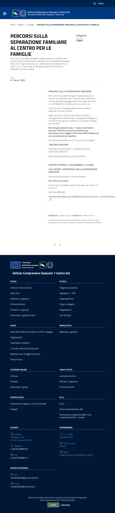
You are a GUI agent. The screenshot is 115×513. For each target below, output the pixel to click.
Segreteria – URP (67, 293)
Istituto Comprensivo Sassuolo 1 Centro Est (41, 273)
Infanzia (14, 376)
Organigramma (66, 298)
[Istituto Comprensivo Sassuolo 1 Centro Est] (19, 13)
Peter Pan (15, 293)
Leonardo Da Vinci (67, 376)
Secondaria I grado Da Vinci (22, 315)
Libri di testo (65, 315)
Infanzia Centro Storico (21, 287)
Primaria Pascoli (17, 304)
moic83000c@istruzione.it (22, 486)
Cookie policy (65, 504)
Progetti (14, 409)
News (79, 40)
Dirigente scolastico (68, 287)
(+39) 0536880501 (19, 449)
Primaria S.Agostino (68, 381)
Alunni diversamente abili (71, 409)
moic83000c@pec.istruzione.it (24, 477)
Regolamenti (65, 310)
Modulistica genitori (68, 332)
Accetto (53, 504)
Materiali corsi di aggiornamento (25, 354)
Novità (20, 24)
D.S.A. (62, 403)
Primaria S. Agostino (19, 310)
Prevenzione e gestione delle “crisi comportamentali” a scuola (75, 416)
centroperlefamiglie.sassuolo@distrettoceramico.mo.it (73, 196)
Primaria (14, 381)
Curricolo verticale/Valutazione (24, 348)
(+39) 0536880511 (19, 457)
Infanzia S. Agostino (19, 298)
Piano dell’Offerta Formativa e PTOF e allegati (31, 332)
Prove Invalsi (16, 359)
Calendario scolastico (20, 343)
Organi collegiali (66, 304)
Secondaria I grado (18, 387)
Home (12, 24)
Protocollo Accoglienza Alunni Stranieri (28, 403)
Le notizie (30, 24)
